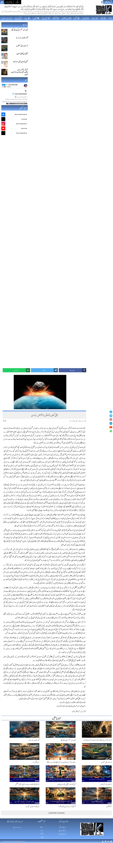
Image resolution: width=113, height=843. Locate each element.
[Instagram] (111, 419)
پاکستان (73, 711)
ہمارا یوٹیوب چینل (62, 827)
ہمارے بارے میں (6, 18)
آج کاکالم (77, 711)
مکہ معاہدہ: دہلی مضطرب (94, 2)
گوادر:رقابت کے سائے (34, 740)
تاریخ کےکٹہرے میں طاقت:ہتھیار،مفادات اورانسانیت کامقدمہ (97, 740)
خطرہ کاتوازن (109, 806)
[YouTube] (111, 427)
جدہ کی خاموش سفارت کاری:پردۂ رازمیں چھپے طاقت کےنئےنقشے (61, 762)
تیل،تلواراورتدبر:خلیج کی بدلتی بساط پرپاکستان (66, 784)
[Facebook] (111, 412)
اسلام (42, 830)
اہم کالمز (41, 827)
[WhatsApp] (111, 431)
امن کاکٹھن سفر (36, 762)
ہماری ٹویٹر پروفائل (62, 833)
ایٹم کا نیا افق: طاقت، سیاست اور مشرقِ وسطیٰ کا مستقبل (27, 784)
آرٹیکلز (41, 833)
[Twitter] (111, 415)
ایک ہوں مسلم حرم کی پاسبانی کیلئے (68, 740)
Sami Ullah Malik (21, 94)
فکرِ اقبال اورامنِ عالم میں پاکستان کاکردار (67, 806)
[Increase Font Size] (5, 421)
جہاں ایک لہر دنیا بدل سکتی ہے (32, 806)
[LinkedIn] (111, 423)
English (17, 2)
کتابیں (41, 837)
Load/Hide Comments (56, 813)
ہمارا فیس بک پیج (62, 830)
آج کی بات (18, 18)
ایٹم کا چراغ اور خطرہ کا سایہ (106, 784)
